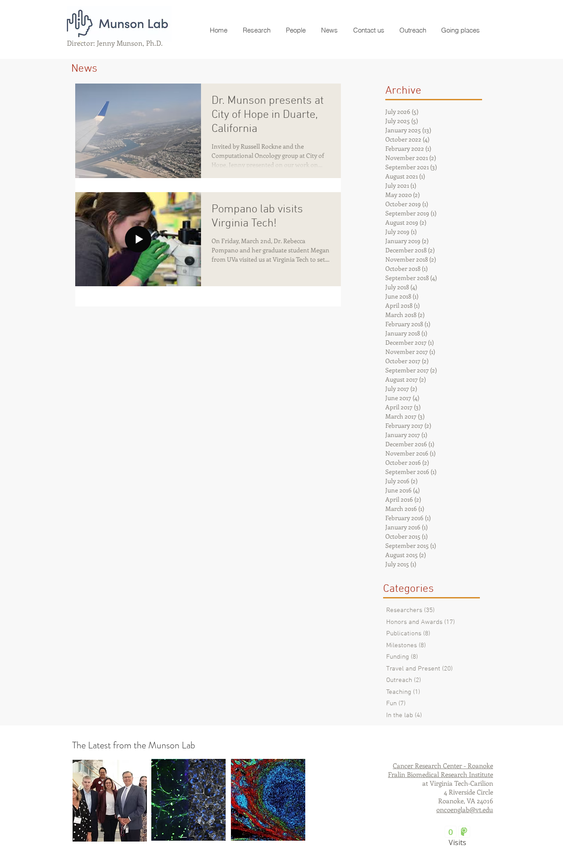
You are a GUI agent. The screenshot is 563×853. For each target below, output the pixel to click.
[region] (110, 801)
